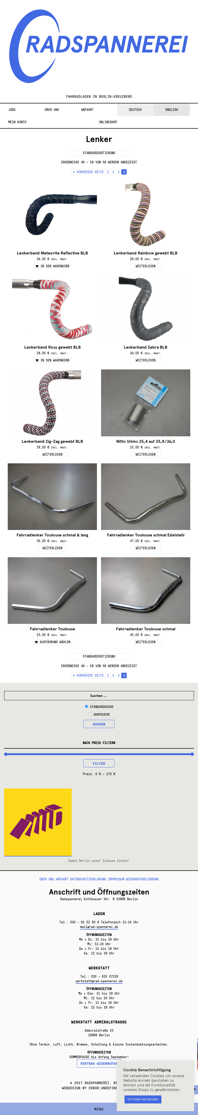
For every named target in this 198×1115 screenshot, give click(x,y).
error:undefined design (111, 1087)
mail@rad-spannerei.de (99, 926)
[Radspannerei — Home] (99, 49)
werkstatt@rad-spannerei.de (99, 981)
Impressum (116, 879)
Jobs (11, 109)
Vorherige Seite (90, 172)
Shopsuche (102, 714)
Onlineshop (108, 122)
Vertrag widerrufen (99, 1063)
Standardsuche (101, 706)
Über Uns (52, 109)
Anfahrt (87, 109)
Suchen (99, 724)
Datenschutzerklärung (88, 879)
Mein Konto (17, 122)
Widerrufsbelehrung (142, 879)
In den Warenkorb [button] (54, 266)
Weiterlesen (145, 266)
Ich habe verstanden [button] (143, 1099)
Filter (99, 763)
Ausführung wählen (55, 642)
